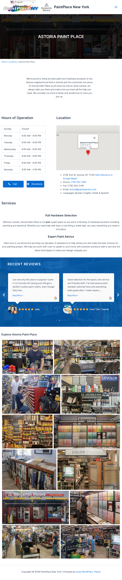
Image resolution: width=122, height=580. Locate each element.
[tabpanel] (33, 293)
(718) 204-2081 (78, 182)
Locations (12, 62)
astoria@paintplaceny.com (82, 189)
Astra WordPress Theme (88, 571)
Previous (3, 294)
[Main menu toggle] (116, 7)
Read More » (18, 295)
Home (4, 62)
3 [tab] (62, 320)
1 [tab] (56, 320)
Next (118, 294)
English (18, 2)
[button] (88, 153)
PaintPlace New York (71, 7)
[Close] (94, 138)
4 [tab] (65, 320)
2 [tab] (59, 320)
